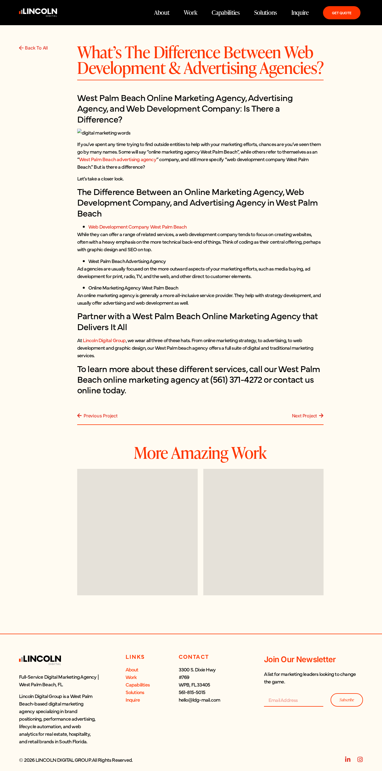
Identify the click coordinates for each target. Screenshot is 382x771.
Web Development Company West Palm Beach (137, 226)
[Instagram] (360, 759)
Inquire (300, 12)
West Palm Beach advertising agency (117, 159)
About (161, 12)
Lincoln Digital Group (104, 340)
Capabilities (225, 12)
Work (190, 12)
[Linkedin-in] (348, 759)
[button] (59, 709)
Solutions (265, 12)
